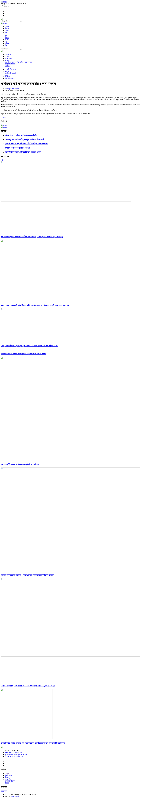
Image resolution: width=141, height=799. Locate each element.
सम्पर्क (7, 783)
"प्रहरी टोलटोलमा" (11, 69)
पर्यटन (7, 38)
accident (7, 71)
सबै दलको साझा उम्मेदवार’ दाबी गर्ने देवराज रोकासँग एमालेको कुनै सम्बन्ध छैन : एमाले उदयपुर (32, 237)
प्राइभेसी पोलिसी (10, 64)
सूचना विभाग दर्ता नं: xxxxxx (13, 752)
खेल (6, 41)
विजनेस (7, 34)
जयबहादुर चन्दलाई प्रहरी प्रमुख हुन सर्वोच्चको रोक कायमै (24, 139)
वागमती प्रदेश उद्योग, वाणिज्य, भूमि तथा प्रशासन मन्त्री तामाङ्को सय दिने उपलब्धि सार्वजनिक (33, 743)
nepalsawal (8, 58)
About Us (8, 54)
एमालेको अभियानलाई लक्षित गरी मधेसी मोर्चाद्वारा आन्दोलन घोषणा (26, 144)
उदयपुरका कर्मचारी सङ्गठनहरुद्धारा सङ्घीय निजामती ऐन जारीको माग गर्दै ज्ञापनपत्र (29, 346)
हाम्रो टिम (8, 779)
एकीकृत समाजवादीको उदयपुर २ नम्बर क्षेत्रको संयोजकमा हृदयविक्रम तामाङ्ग (27, 575)
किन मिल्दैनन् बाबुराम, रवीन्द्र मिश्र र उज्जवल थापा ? (23, 152)
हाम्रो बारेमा (8, 775)
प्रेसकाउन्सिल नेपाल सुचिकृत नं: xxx (16, 754)
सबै (2, 160)
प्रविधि (7, 39)
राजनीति (7, 30)
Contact (7, 56)
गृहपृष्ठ (7, 26)
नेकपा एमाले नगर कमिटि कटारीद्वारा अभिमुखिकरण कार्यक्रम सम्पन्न (23, 354)
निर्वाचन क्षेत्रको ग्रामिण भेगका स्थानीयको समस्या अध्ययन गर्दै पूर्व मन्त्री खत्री (28, 686)
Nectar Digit (15, 796)
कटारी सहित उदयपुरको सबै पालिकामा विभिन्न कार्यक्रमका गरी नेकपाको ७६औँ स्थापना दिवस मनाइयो (35, 305)
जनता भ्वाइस (15, 89)
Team (7, 60)
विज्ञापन (7, 66)
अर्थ (6, 32)
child (6, 75)
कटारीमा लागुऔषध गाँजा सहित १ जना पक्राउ (18, 62)
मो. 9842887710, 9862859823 (14, 756)
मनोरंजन (7, 43)
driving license (9, 78)
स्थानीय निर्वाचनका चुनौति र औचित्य (17, 148)
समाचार (7, 28)
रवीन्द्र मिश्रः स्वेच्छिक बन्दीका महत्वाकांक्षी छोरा (21, 135)
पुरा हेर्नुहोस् (4, 791)
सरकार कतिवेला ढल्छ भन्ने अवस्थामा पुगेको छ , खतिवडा (20, 464)
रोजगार (7, 45)
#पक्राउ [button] (3, 117)
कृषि (6, 36)
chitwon (7, 77)
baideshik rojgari (10, 73)
